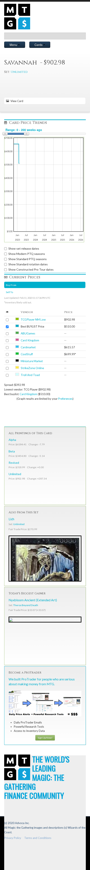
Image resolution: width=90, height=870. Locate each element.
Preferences (65, 398)
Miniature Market (32, 361)
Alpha (12, 440)
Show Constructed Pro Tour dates (31, 269)
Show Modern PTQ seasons (26, 253)
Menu (14, 45)
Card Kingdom (30, 340)
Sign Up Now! (45, 737)
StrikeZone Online (32, 368)
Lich (11, 519)
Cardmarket (28, 347)
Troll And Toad (30, 375)
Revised (14, 462)
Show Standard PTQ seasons (27, 259)
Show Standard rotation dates (28, 264)
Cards (39, 45)
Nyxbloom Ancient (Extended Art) (33, 600)
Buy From (11, 284)
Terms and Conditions (37, 838)
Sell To (9, 292)
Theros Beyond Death (25, 605)
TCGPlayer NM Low (33, 319)
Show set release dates (23, 248)
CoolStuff (27, 354)
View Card (16, 101)
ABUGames (28, 333)
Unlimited (19, 72)
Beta (12, 451)
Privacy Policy (12, 838)
